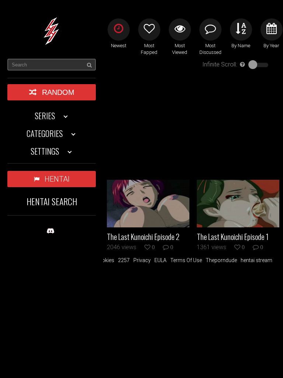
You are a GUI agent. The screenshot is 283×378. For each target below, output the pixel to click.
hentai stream (256, 260)
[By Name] (241, 29)
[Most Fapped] (149, 29)
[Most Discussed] (210, 29)
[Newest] (119, 29)
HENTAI (57, 179)
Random (58, 92)
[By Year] (272, 29)
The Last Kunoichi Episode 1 (233, 236)
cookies (104, 260)
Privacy (142, 260)
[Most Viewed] (180, 29)
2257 (124, 260)
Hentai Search (52, 201)
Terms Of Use (186, 260)
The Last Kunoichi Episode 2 (143, 236)
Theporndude (221, 260)
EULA (160, 260)
